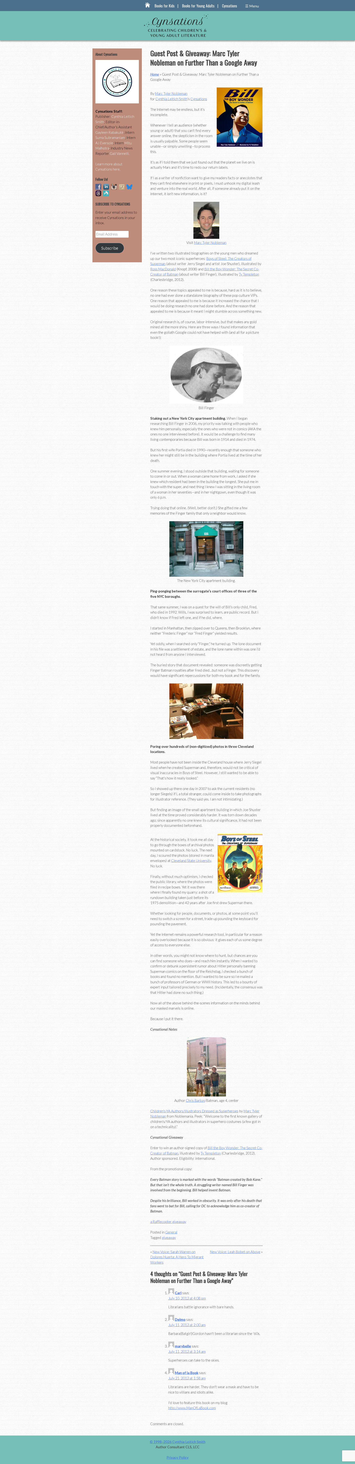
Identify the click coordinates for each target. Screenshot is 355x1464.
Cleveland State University (191, 860)
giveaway (169, 1237)
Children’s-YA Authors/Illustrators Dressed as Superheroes (194, 1111)
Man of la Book (186, 1373)
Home (154, 74)
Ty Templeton (249, 274)
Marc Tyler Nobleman (171, 93)
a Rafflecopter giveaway (168, 1221)
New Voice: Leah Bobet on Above (235, 1252)
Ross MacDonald (163, 269)
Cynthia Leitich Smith (171, 99)
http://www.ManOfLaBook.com (192, 1408)
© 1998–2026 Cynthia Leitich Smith (177, 1442)
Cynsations (229, 6)
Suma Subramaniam (110, 137)
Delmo (180, 1319)
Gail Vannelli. (119, 153)
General (171, 1232)
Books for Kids (165, 6)
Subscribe (109, 248)
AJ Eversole (104, 143)
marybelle (183, 1346)
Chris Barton (195, 1100)
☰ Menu (252, 6)
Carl (178, 1293)
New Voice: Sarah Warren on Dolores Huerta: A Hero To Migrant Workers (177, 1257)
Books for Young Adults (198, 6)
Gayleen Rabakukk (109, 132)
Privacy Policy (178, 1457)
